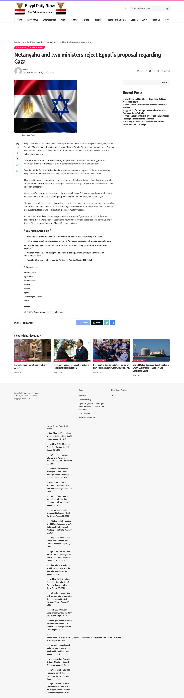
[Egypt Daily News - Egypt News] (40, 8)
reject (60, 312)
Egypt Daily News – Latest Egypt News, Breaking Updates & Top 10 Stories (91, 406)
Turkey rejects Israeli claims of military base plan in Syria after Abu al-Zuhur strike (59, 568)
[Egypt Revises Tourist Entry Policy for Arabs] (32, 350)
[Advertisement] (63, 29)
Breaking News (36, 48)
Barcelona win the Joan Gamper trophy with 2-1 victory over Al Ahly (59, 613)
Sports (26, 293)
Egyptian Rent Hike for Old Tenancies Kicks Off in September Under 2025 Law (58, 673)
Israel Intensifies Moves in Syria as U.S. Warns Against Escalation (58, 662)
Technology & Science (33, 297)
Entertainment (30, 281)
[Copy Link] (154, 71)
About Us (82, 396)
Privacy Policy (84, 413)
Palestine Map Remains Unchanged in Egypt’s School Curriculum (58, 513)
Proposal (53, 312)
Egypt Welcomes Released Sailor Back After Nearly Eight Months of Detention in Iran (59, 648)
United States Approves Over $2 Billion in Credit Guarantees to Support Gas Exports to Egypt (151, 368)
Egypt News (21, 48)
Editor (25, 69)
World (26, 301)
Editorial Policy (85, 400)
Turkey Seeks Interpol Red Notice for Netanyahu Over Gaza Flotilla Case (58, 541)
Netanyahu (44, 312)
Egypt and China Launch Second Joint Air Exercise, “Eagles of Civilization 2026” (58, 499)
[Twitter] (125, 8)
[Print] (158, 71)
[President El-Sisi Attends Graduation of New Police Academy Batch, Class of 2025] (111, 350)
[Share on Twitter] (150, 71)
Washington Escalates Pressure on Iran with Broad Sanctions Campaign (58, 485)
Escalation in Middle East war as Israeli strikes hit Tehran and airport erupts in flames (65, 236)
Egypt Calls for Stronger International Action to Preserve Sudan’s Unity (57, 458)
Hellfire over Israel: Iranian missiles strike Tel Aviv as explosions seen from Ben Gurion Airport (69, 241)
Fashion (27, 285)
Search (164, 82)
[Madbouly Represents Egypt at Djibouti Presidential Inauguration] (72, 350)
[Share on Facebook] (146, 71)
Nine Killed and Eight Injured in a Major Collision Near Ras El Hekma (59, 436)
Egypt (36, 312)
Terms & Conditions (87, 417)
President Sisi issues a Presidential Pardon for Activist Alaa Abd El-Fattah (59, 260)
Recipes (27, 289)
